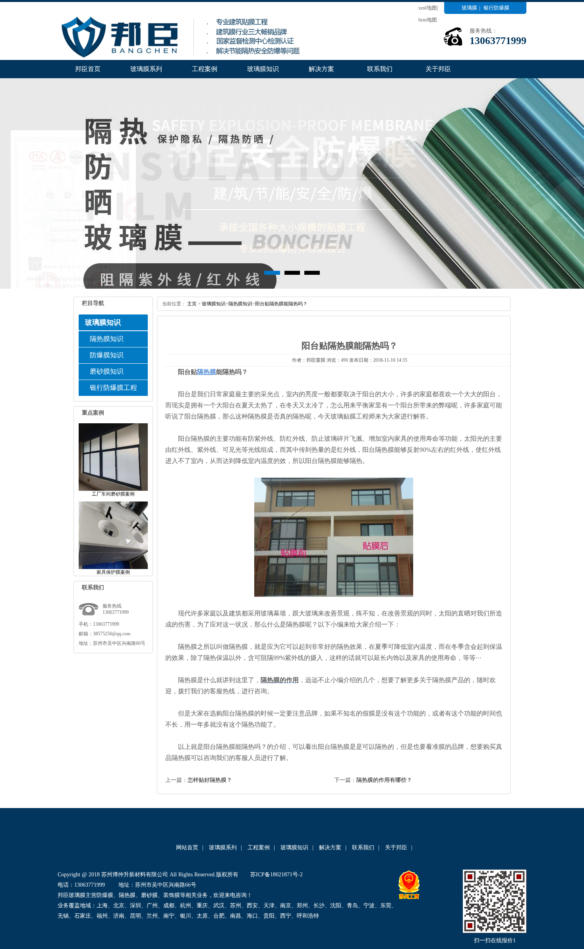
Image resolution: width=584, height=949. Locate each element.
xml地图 (427, 8)
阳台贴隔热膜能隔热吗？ (281, 304)
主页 (192, 304)
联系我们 (380, 69)
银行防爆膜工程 (113, 388)
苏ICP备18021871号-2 (276, 875)
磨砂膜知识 (107, 371)
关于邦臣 (438, 69)
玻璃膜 (469, 8)
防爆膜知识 (107, 355)
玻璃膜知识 (263, 69)
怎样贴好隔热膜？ (210, 780)
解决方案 (321, 69)
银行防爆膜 (496, 8)
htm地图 (427, 20)
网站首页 (187, 848)
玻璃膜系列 (146, 69)
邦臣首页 (88, 69)
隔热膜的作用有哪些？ (384, 780)
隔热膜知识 (107, 339)
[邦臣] (189, 58)
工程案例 (204, 69)
